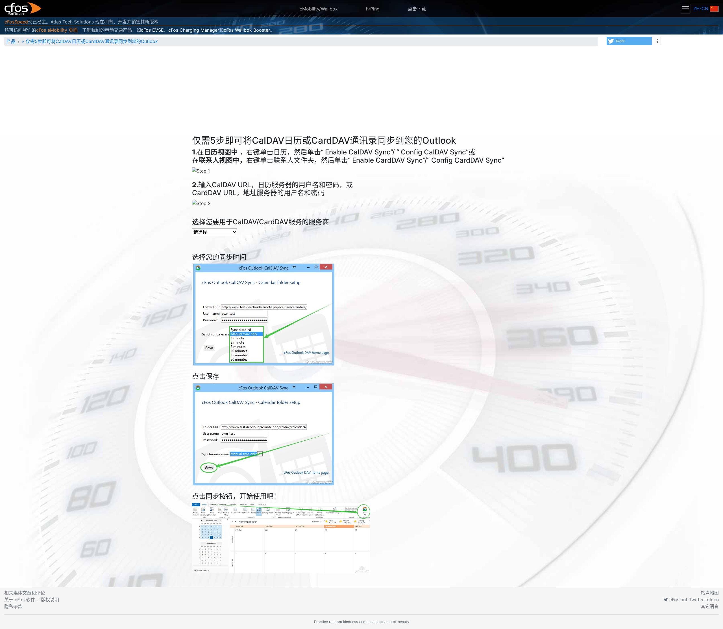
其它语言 (710, 606)
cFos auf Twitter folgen (693, 599)
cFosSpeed (16, 22)
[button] (629, 41)
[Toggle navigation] (685, 9)
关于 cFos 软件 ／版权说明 (31, 599)
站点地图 (710, 593)
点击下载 (417, 9)
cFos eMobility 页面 (57, 30)
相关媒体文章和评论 (24, 593)
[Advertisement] (361, 92)
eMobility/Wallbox (319, 9)
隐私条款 (13, 606)
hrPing (373, 9)
